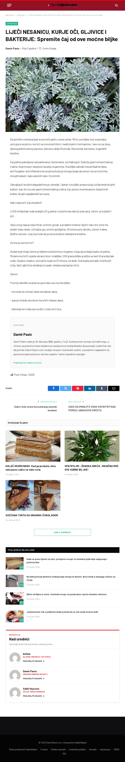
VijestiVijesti (80, 742)
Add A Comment (62, 532)
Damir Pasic (12, 48)
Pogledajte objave (34, 661)
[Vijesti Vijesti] (62, 5)
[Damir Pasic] (15, 675)
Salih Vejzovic (31, 688)
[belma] (15, 658)
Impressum (105, 749)
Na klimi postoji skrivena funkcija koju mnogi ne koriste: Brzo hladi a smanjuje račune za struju (71, 578)
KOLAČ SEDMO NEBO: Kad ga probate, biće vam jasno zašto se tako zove (31, 467)
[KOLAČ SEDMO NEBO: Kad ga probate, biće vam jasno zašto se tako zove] (33, 446)
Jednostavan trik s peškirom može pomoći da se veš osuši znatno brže (62, 611)
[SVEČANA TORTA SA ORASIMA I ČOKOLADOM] (33, 495)
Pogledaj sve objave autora (28, 362)
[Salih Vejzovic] (15, 693)
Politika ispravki (58, 749)
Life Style (21, 15)
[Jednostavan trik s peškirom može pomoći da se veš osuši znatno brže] (15, 616)
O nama (44, 749)
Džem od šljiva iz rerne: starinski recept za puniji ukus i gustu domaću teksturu (67, 594)
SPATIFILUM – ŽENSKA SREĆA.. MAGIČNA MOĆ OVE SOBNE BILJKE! (91, 467)
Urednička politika (77, 749)
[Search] (116, 5)
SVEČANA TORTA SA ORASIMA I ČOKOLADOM (32, 515)
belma (26, 653)
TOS (64, 753)
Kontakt (93, 749)
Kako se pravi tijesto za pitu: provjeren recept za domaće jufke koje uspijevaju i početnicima (67, 561)
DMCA (116, 749)
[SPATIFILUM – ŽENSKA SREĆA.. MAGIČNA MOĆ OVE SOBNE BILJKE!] (92, 446)
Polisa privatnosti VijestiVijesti (23, 749)
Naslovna (10, 15)
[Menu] (9, 5)
